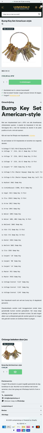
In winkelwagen (25, 82)
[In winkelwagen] (15, 371)
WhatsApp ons (14, 95)
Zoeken (39, 14)
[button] (7, 80)
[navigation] (2, 1)
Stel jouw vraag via (14, 401)
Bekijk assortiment (3, 7)
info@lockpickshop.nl (12, 398)
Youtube (32, 135)
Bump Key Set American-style (12, 365)
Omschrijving (8, 102)
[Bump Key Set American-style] (12, 352)
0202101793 (8, 395)
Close (21, 406)
